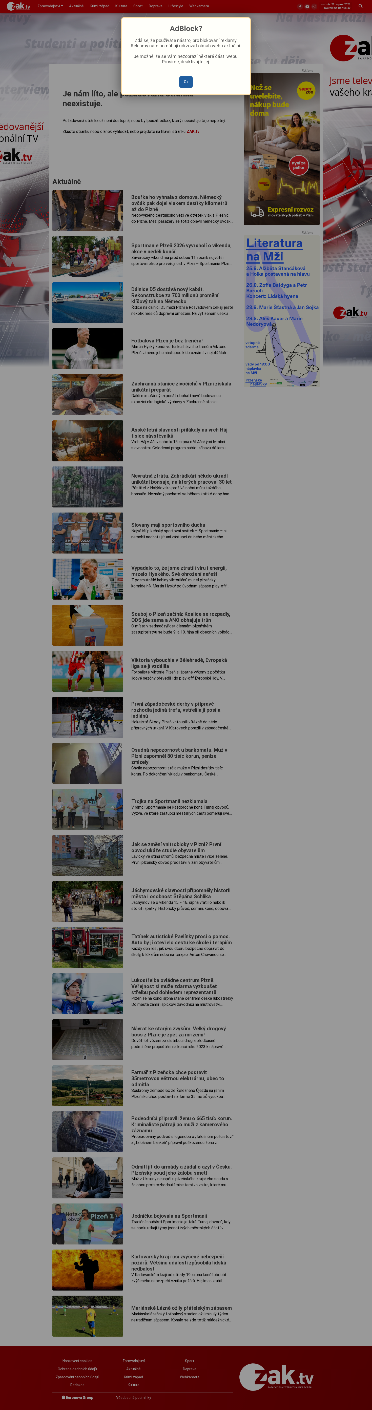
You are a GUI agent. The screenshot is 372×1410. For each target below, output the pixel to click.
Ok (186, 81)
